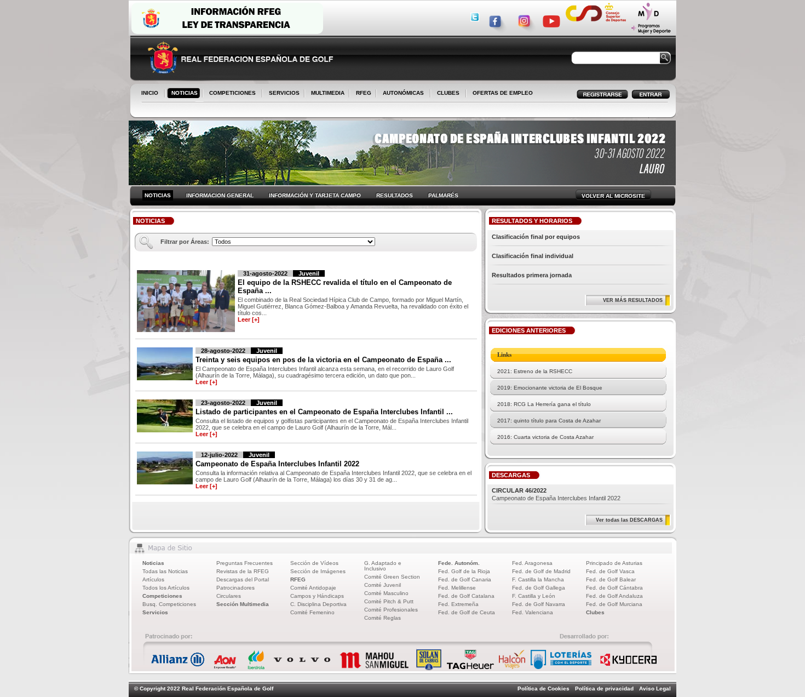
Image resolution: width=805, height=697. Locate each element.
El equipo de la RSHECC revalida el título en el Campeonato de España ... (345, 286)
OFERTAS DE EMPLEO (503, 93)
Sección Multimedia (242, 604)
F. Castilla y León (533, 596)
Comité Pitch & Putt (388, 601)
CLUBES (448, 93)
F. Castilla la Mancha (538, 579)
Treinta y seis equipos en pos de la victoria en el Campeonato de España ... (323, 360)
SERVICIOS (282, 94)
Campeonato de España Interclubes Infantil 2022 (277, 464)
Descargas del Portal (242, 579)
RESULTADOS (394, 195)
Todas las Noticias (165, 571)
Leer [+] (249, 319)
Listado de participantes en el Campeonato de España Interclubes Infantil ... (324, 412)
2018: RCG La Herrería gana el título (544, 404)
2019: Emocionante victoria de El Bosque (549, 388)
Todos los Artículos (165, 588)
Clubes (595, 612)
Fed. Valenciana (532, 612)
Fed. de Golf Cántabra (614, 588)
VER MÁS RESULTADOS (633, 300)
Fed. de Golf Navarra (538, 604)
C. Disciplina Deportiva (318, 604)
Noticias (153, 563)
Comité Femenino (312, 612)
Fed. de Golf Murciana (614, 604)
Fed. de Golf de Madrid (541, 571)
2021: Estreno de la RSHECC (534, 371)
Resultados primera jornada (532, 275)
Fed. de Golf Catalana (466, 596)
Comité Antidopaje (313, 588)
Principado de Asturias (614, 563)
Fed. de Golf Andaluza (614, 596)
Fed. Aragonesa (532, 563)
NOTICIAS (182, 94)
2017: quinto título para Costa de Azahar (549, 421)
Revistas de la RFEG (242, 571)
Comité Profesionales (391, 610)
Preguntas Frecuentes (244, 563)
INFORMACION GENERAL (220, 195)
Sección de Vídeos (314, 563)
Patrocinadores (235, 588)
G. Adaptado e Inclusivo (382, 566)
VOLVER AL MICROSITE (613, 196)
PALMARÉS (443, 195)
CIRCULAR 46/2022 (519, 490)
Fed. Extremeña (458, 604)
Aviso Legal (655, 688)
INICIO (149, 93)
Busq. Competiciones (169, 604)
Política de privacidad (604, 688)
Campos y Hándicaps (317, 596)
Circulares (228, 596)
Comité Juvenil (382, 585)
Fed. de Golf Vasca (610, 571)
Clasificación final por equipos (536, 236)
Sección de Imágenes (318, 571)
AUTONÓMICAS (403, 93)
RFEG (361, 94)
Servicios (155, 612)
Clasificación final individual (532, 256)
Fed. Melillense (457, 588)
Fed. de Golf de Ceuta (466, 612)
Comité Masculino (386, 593)
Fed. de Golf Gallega (538, 588)
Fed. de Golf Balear (611, 579)
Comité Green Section (392, 577)
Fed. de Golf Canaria (464, 579)
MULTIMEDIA (325, 94)
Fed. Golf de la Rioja (464, 571)
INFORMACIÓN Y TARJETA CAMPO (315, 195)
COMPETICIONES (232, 93)
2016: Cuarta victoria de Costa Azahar (545, 437)
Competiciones (162, 596)
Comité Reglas (382, 618)
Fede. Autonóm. (459, 563)
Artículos (153, 579)
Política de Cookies (544, 688)
